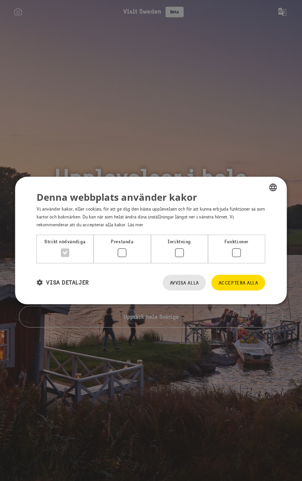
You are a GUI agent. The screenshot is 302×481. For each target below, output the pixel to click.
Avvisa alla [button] (184, 283)
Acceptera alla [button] (238, 283)
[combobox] (273, 187)
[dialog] (151, 240)
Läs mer (135, 225)
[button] (63, 282)
